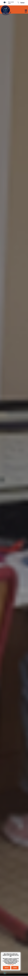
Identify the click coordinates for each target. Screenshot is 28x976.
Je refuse (15, 967)
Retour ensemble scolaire (11, 2)
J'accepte (6, 967)
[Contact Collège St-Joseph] (18, 2)
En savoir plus (11, 964)
